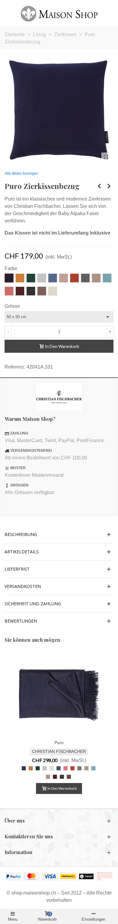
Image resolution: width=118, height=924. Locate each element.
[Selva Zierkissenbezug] (108, 186)
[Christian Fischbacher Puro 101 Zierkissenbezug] (105, 157)
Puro (59, 742)
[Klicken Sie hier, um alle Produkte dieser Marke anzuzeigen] (59, 397)
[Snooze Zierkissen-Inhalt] (99, 186)
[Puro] (59, 694)
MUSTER (18, 468)
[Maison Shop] (59, 14)
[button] (59, 534)
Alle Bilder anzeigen (21, 173)
